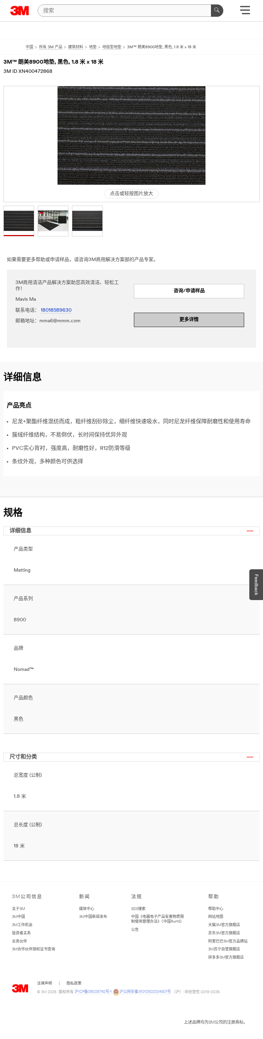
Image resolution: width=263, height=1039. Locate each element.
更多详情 (189, 319)
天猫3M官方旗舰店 (224, 925)
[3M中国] (19, 10)
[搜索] (217, 10)
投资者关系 (21, 933)
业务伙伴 (19, 942)
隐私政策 (74, 984)
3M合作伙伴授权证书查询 (33, 949)
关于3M (18, 909)
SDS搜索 (138, 909)
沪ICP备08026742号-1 (93, 992)
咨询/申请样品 (189, 291)
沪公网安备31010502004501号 (145, 992)
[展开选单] (245, 12)
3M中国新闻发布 (93, 917)
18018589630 (56, 310)
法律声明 (44, 984)
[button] (18, 221)
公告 (135, 930)
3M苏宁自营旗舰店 (224, 949)
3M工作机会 (22, 925)
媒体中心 (86, 909)
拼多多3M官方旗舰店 (226, 958)
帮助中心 (215, 909)
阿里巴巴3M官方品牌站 (228, 942)
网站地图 (215, 917)
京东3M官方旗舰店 (224, 933)
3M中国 (18, 917)
